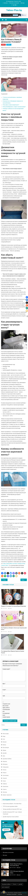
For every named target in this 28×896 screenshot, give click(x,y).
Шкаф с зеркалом (7, 794)
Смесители (5, 786)
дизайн (20, 884)
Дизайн (5, 753)
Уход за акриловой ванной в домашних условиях (5, 579)
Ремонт (4, 772)
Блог (4, 739)
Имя (4, 683)
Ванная (4, 742)
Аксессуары (6, 733)
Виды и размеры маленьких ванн (24, 579)
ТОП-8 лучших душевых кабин (10, 806)
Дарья (10, 608)
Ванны (3, 44)
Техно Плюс (24, 892)
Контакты (6, 3)
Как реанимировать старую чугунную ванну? (14, 106)
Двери (4, 750)
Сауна (4, 781)
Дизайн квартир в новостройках (11, 816)
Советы (8, 44)
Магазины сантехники (14, 3)
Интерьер (5, 764)
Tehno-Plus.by (14, 10)
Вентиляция (6, 747)
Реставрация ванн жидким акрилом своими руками (12, 652)
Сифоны (5, 783)
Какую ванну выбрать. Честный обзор (12, 803)
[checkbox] (3, 892)
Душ (4, 755)
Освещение (6, 767)
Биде (4, 736)
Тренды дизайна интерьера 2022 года (12, 809)
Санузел (5, 778)
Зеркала (5, 761)
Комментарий (6, 669)
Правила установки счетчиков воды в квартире (13, 606)
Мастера (22, 3)
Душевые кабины (7, 758)
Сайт (4, 695)
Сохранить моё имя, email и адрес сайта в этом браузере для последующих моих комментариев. (6, 710)
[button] (2, 573)
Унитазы (5, 792)
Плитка (4, 769)
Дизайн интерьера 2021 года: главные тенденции (12, 813)
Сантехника (6, 775)
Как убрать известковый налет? (11, 104)
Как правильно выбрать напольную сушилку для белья (14, 628)
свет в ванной (5, 887)
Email (4, 689)
